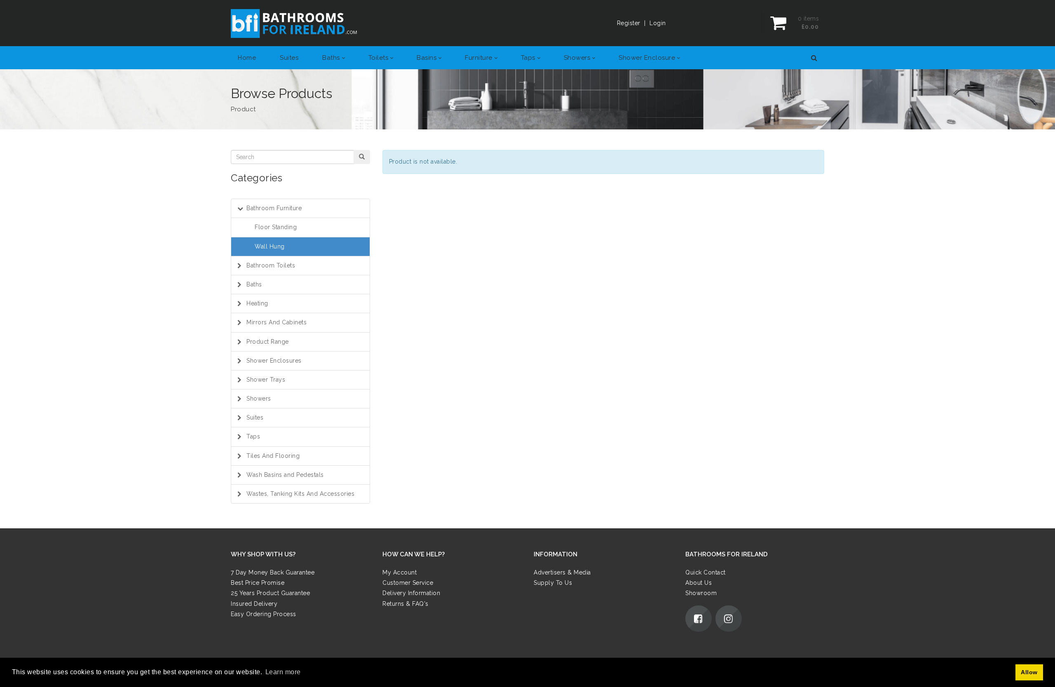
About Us (698, 583)
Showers (258, 398)
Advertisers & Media (562, 572)
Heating (257, 303)
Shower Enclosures (274, 360)
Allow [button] (1029, 672)
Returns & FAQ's (405, 603)
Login (657, 23)
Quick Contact (705, 572)
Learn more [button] (283, 671)
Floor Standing (276, 227)
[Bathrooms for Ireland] (294, 23)
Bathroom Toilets (270, 265)
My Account (399, 572)
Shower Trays (265, 379)
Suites (254, 417)
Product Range (267, 341)
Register (628, 23)
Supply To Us (553, 583)
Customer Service (407, 583)
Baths (254, 284)
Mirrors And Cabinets (276, 322)
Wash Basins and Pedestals (285, 474)
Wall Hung (270, 246)
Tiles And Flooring (273, 456)
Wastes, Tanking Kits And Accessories (300, 493)
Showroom (701, 593)
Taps (253, 436)
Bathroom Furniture (274, 208)
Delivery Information (411, 593)
